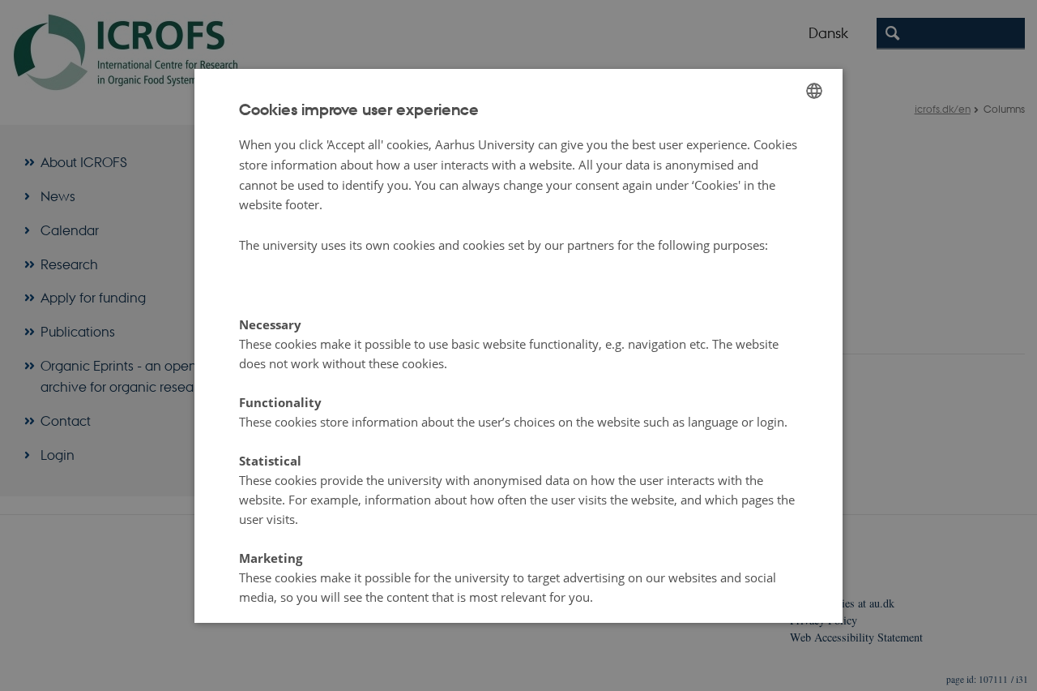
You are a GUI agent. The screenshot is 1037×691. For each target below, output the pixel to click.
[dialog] (518, 345)
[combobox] (814, 91)
